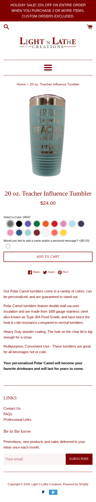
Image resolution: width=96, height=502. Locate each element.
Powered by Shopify (75, 484)
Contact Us (12, 408)
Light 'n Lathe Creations (46, 484)
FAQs (7, 414)
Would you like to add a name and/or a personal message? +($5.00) (46, 240)
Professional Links (17, 420)
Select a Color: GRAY (17, 217)
